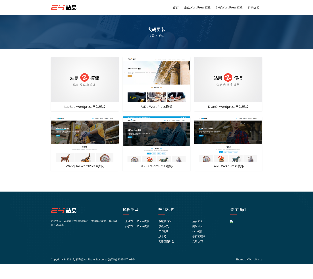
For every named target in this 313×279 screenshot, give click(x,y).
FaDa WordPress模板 (156, 106)
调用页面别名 (166, 241)
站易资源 (78, 259)
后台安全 (197, 221)
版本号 (162, 236)
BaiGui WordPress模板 (156, 166)
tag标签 (197, 231)
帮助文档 (254, 7)
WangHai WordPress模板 (85, 166)
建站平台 (197, 226)
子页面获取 (198, 236)
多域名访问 (164, 221)
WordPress (255, 259)
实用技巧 (197, 241)
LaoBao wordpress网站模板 (84, 106)
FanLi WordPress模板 (228, 166)
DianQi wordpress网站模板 (228, 106)
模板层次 (163, 226)
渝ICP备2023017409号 (121, 259)
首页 (176, 7)
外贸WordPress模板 (229, 7)
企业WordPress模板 (197, 7)
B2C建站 (163, 231)
